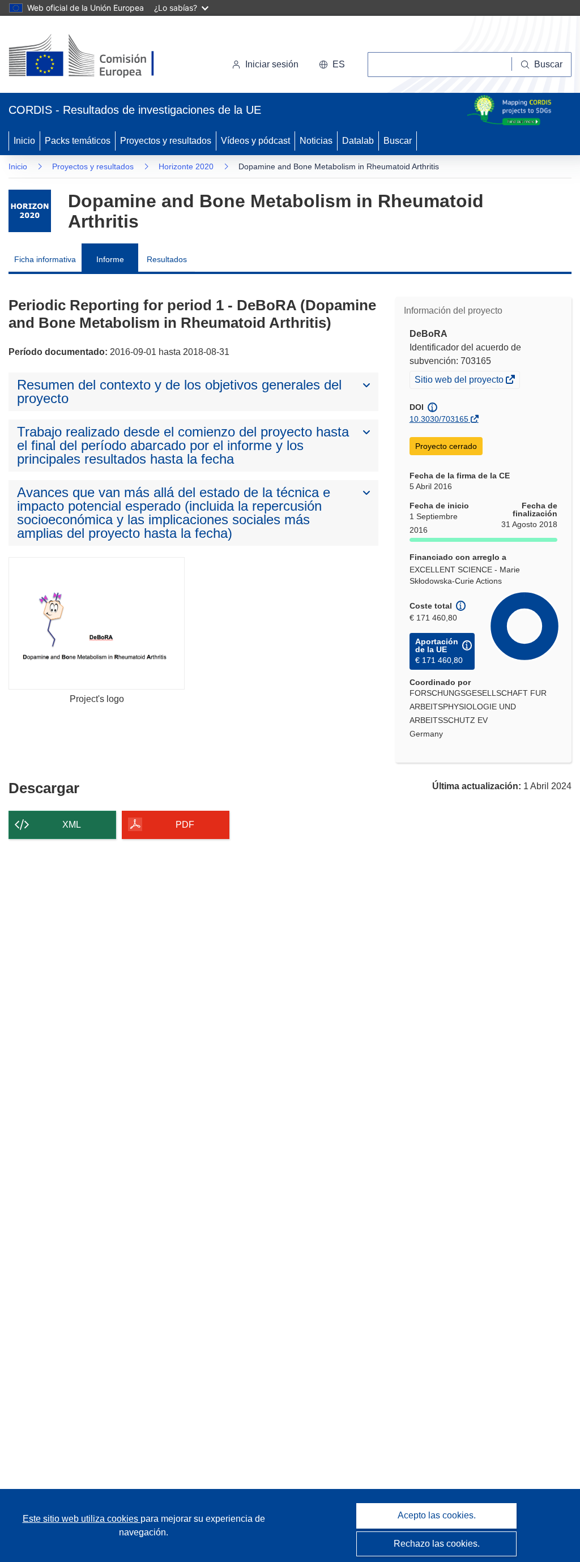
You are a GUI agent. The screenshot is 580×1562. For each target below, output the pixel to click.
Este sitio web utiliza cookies (81, 1519)
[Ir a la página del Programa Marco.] (29, 211)
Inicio (24, 140)
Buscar (397, 140)
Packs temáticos (77, 140)
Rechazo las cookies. (437, 1543)
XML (71, 824)
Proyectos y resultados (165, 140)
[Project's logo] (96, 623)
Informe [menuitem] (110, 259)
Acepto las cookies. (437, 1515)
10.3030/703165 (439, 418)
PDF (185, 824)
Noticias (316, 140)
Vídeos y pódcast (255, 140)
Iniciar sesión (271, 64)
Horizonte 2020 (186, 166)
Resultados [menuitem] (167, 259)
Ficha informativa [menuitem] (45, 259)
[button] (332, 64)
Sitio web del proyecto (460, 381)
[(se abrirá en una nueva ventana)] (99, 56)
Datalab (358, 140)
